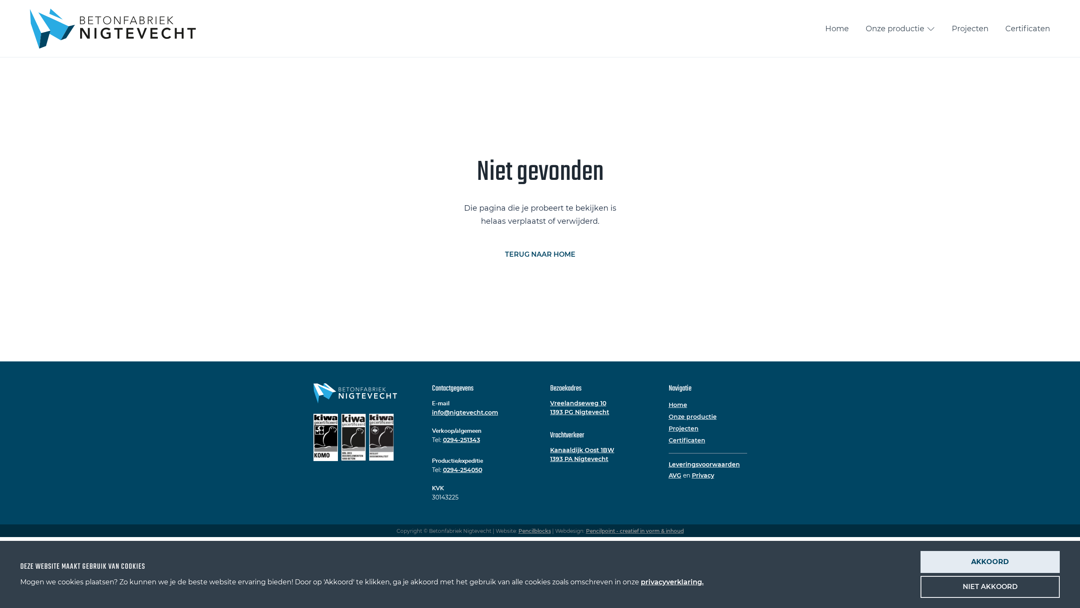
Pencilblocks (534, 531)
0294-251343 (461, 440)
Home (837, 28)
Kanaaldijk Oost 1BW (582, 450)
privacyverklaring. (672, 582)
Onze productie (895, 28)
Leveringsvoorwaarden (704, 464)
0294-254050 (462, 470)
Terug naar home (540, 254)
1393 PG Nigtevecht (579, 412)
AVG (675, 475)
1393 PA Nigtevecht (579, 459)
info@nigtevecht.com (465, 412)
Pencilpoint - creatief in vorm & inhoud (635, 531)
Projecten (970, 28)
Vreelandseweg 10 (578, 403)
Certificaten (1027, 28)
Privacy (703, 475)
